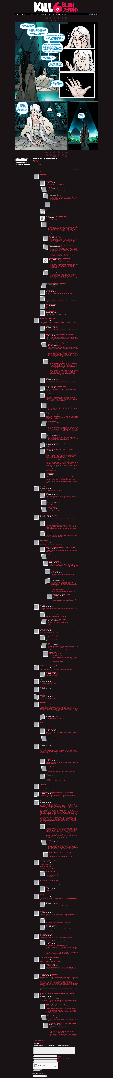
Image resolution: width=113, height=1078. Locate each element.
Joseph (49, 222)
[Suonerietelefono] (42, 301)
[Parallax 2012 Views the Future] (49, 596)
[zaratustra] (36, 176)
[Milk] (42, 495)
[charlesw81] (45, 654)
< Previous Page (50, 155)
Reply (52, 175)
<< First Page (46, 155)
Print (58, 14)
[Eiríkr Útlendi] (47, 581)
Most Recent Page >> (66, 155)
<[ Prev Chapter (54, 21)
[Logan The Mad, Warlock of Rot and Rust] (45, 247)
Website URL (60, 1061)
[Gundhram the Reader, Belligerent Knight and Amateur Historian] (44, 345)
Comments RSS (76, 169)
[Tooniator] (36, 786)
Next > (62, 20)
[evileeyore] (44, 405)
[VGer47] (42, 827)
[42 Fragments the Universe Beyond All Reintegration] (42, 336)
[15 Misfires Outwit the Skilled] (36, 976)
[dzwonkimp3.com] (42, 315)
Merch (64, 14)
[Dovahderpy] (36, 488)
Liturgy (31, 14)
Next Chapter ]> (58, 21)
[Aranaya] (36, 697)
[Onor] (36, 724)
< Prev (51, 20)
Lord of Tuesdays (52, 507)
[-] (45, 362)
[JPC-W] (45, 273)
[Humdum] (36, 689)
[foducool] (36, 682)
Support (51, 14)
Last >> (66, 20)
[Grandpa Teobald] (42, 966)
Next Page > (62, 155)
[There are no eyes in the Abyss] (36, 959)
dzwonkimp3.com (51, 311)
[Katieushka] (42, 183)
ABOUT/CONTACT (21, 14)
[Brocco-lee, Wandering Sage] (36, 517)
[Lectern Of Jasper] (42, 674)
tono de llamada (55, 202)
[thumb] (36, 896)
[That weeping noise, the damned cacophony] (44, 1018)
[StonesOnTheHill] (45, 238)
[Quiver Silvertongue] (42, 328)
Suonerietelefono (50, 296)
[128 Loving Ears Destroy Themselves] (36, 667)
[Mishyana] (42, 415)
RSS (96, 14)
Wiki (36, 14)
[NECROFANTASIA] (45, 563)
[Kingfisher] (42, 761)
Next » (51, 1040)
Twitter (92, 14)
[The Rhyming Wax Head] (36, 862)
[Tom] (42, 889)
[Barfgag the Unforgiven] (42, 731)
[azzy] (44, 645)
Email (94, 14)
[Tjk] (42, 211)
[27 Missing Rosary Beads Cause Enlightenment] (42, 1007)
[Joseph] (44, 227)
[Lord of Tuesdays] (44, 511)
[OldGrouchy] (44, 503)
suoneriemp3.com (51, 304)
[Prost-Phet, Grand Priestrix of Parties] (42, 388)
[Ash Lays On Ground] (36, 936)
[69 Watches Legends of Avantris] (44, 285)
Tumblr (90, 14)
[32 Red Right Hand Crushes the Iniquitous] (45, 855)
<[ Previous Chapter (54, 155)
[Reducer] (36, 803)
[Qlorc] (42, 380)
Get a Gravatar (66, 1058)
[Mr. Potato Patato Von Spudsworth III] (42, 218)
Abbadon (36, 160)
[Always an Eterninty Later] (42, 637)
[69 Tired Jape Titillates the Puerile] (42, 445)
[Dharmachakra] (42, 475)
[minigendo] (36, 704)
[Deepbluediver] (42, 396)
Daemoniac (43, 14)
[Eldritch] (44, 189)
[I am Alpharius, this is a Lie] (45, 196)
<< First (46, 20)
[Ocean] (42, 524)
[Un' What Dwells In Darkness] (36, 882)
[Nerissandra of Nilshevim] (36, 320)
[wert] (36, 746)
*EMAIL (63, 1058)
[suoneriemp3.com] (42, 308)
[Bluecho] (42, 534)
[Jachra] (36, 913)
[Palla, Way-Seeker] (36, 631)
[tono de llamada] (47, 207)
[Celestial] (36, 607)
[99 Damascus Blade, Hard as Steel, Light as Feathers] (42, 549)
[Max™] (44, 436)
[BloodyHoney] (36, 542)
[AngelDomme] (42, 292)
